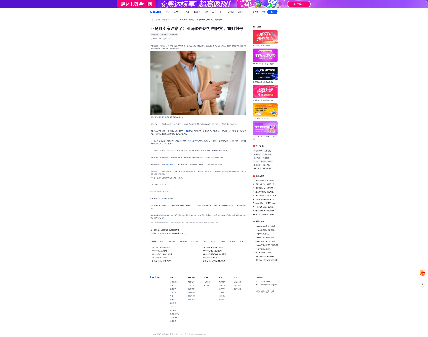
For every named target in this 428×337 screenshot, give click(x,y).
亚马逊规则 (154, 34)
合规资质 (237, 285)
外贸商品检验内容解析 (211, 257)
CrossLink (173, 317)
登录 (263, 12)
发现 (206, 12)
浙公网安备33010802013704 (198, 334)
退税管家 (173, 303)
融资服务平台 (174, 314)
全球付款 (173, 285)
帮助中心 (222, 299)
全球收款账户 (174, 282)
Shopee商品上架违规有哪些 (162, 254)
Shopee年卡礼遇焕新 (260, 118)
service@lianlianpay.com (269, 284)
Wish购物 (266, 165)
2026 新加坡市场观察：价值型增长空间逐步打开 (265, 203)
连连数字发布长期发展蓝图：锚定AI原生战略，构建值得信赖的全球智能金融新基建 (265, 180)
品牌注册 (169, 164)
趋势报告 (267, 151)
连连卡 (172, 296)
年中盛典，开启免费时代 (261, 45)
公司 (213, 12)
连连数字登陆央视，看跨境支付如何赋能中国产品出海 (265, 214)
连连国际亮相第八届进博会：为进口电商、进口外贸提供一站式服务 (265, 210)
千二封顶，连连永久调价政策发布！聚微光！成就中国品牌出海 (265, 207)
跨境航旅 (191, 292)
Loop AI (172, 307)
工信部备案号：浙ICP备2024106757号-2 (175, 334)
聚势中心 (222, 289)
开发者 (187, 12)
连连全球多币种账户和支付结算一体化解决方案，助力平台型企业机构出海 (265, 188)
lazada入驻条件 (267, 161)
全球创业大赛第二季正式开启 (263, 82)
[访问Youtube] (272, 291)
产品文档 (207, 282)
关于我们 (237, 282)
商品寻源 (173, 310)
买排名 (256, 161)
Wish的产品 (267, 168)
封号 (161, 117)
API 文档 (207, 285)
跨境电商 (191, 282)
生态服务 (197, 12)
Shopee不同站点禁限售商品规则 (214, 254)
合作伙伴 (222, 292)
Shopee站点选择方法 (159, 251)
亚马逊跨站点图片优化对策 (168, 229)
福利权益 (222, 296)
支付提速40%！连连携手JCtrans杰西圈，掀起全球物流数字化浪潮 (265, 195)
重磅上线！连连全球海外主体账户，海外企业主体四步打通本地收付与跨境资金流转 (265, 184)
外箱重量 (266, 158)
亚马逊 (188, 131)
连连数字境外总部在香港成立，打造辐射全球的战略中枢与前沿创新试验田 (265, 192)
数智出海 (222, 282)
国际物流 (191, 296)
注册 (272, 12)
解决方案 (177, 12)
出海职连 (230, 12)
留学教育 (191, 289)
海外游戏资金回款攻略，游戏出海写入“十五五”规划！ (265, 199)
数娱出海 (191, 299)
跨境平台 (165, 19)
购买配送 (257, 154)
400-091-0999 (265, 281)
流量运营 (257, 165)
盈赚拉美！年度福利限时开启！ (264, 100)
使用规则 (257, 158)
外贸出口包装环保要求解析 (161, 261)
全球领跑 (173, 299)
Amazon (174, 19)
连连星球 (173, 292)
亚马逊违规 (173, 34)
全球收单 (173, 289)
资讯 (221, 12)
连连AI (240, 12)
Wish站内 (257, 168)
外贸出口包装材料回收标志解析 (214, 261)
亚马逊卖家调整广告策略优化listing (172, 233)
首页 (155, 12)
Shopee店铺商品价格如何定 (162, 247)
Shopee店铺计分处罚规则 (212, 251)
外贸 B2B (191, 285)
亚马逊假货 (164, 34)
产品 (167, 12)
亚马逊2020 (193, 141)
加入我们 (237, 289)
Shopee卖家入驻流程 (159, 257)
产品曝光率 (258, 151)
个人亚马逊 (267, 154)
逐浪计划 (222, 285)
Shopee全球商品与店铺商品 (213, 247)
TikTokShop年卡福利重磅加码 (263, 64)
